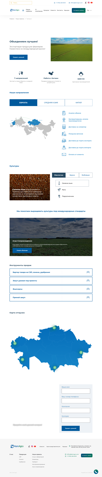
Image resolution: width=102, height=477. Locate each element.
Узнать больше (22, 250)
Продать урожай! (70, 428)
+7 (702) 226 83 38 (60, 2)
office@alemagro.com (77, 2)
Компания (66, 406)
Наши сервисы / (21, 19)
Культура (65, 416)
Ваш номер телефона (70, 397)
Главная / (12, 19)
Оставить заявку (78, 10)
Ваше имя (66, 387)
